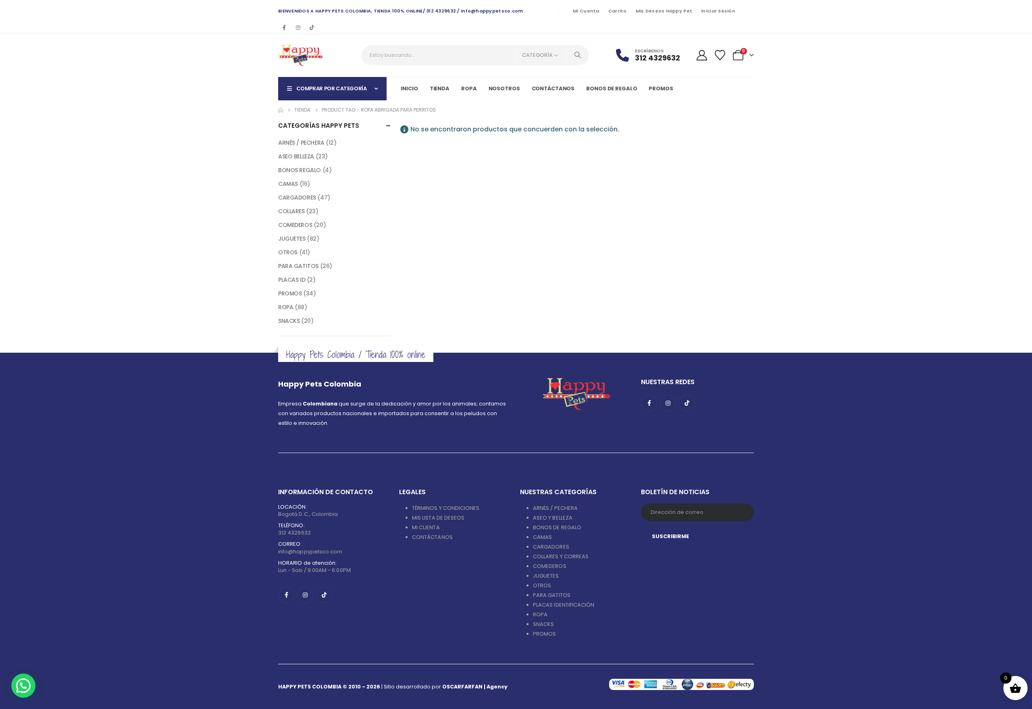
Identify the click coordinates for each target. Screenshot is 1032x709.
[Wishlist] (720, 55)
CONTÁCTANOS (432, 537)
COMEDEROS (295, 225)
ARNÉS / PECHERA (301, 143)
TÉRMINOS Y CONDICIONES (445, 508)
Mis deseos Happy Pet (664, 11)
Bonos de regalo (611, 88)
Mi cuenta (586, 11)
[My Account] (701, 55)
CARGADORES (297, 197)
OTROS (288, 252)
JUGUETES (292, 239)
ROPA (285, 307)
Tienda (439, 88)
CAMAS (288, 184)
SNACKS (289, 321)
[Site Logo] (300, 55)
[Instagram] (298, 27)
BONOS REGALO (299, 170)
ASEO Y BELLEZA (552, 518)
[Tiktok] (311, 27)
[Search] (577, 55)
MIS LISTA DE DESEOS (438, 518)
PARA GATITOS (298, 266)
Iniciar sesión (718, 11)
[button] (23, 686)
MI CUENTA (426, 527)
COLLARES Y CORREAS (561, 556)
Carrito (617, 11)
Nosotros (504, 88)
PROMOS (661, 88)
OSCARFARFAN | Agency (475, 686)
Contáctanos (553, 88)
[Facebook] (284, 27)
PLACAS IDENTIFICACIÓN (563, 605)
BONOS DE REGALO (557, 527)
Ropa (469, 88)
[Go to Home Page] (280, 110)
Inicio (409, 88)
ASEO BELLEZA (296, 156)
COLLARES (291, 211)
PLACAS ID (291, 280)
